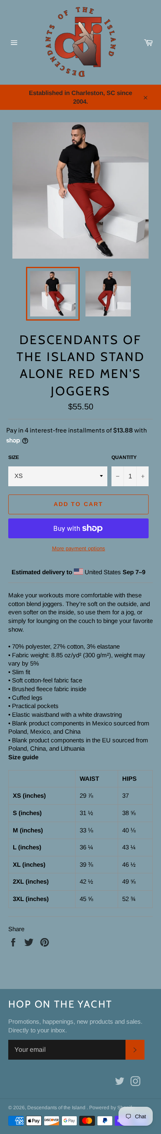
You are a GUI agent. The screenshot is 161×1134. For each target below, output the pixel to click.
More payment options (78, 548)
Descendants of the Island (57, 1107)
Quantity (124, 457)
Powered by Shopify (111, 1107)
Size (13, 457)
